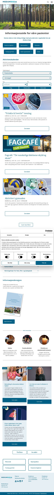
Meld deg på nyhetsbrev (20, 478)
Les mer (27, 128)
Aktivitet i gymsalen (15, 198)
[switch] (20, 257)
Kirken (38, 51)
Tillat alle (44, 262)
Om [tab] (44, 235)
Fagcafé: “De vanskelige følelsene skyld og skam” (25, 157)
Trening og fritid (9, 51)
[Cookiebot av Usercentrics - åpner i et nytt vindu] (46, 231)
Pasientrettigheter (9, 45)
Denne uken (27, 88)
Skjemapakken (24, 45)
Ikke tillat (10, 262)
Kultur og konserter (25, 51)
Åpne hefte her (8, 321)
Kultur (10, 348)
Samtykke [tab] (9, 235)
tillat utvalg (27, 262)
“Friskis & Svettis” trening (18, 113)
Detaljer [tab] (27, 235)
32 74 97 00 (34, 477)
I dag (10, 88)
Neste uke (43, 88)
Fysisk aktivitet (27, 348)
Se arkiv (34, 452)
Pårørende (37, 45)
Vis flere (20, 452)
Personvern (37, 493)
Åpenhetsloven (44, 493)
